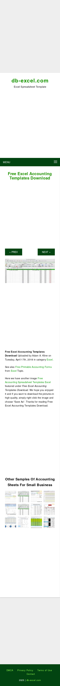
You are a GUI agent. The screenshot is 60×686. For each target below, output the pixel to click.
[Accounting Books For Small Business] (36, 509)
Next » (46, 252)
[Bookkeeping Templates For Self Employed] (49, 509)
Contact (31, 673)
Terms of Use (44, 670)
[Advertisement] (30, 38)
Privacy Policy (25, 670)
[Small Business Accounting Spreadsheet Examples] (49, 496)
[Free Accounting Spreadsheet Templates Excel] (10, 522)
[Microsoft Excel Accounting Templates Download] (36, 496)
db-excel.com (30, 80)
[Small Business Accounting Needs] (49, 522)
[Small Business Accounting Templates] (10, 509)
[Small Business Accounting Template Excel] (10, 496)
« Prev (13, 252)
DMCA (9, 670)
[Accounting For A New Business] (23, 522)
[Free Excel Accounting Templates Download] (30, 270)
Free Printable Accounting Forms (33, 367)
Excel (50, 359)
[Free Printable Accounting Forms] (36, 522)
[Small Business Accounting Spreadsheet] (23, 509)
